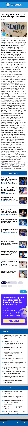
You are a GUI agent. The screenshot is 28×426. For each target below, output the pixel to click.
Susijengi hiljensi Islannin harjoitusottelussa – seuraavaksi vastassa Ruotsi (9, 190)
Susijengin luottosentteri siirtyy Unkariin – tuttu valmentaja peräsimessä (9, 211)
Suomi (20, 282)
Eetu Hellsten (4, 183)
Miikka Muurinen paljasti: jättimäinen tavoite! (9, 230)
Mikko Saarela (4, 265)
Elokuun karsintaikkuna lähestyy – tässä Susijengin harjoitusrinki (9, 221)
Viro (10, 286)
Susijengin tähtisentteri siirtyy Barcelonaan (8, 272)
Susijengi (4, 286)
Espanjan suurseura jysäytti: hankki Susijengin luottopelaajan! (9, 243)
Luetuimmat (7, 388)
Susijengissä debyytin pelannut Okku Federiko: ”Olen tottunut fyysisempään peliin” (9, 180)
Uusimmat (6, 331)
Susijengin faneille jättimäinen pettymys (8, 198)
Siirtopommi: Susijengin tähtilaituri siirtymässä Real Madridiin (9, 253)
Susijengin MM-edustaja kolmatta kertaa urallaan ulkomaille (9, 262)
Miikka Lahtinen (5, 200)
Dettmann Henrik (12, 282)
